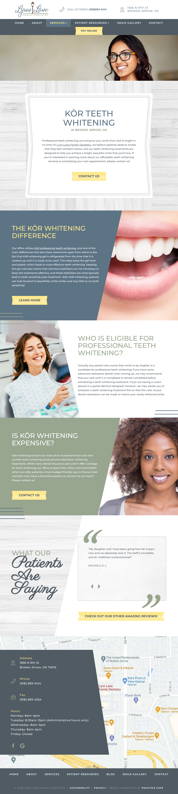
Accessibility (80, 788)
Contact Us (89, 176)
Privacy (100, 788)
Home (19, 22)
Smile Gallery (129, 22)
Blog (111, 774)
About (37, 22)
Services (57, 22)
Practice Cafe (153, 788)
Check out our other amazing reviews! (121, 616)
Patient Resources (91, 22)
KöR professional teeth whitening (55, 248)
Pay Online (89, 30)
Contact (156, 22)
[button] (92, 586)
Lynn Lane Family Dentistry (73, 144)
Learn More (29, 300)
